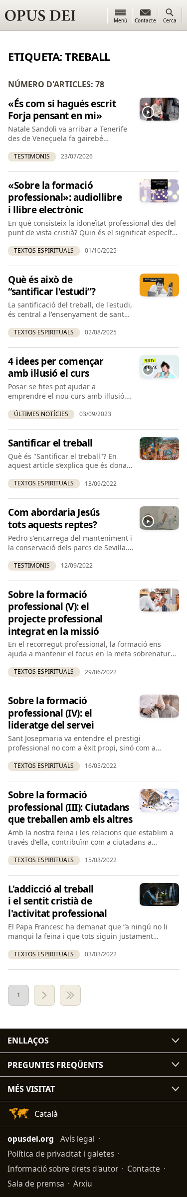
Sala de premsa (35, 1183)
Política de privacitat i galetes (60, 1153)
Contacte (143, 1168)
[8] (70, 995)
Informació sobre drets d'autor (62, 1168)
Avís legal (77, 1138)
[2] (44, 995)
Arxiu (82, 1183)
